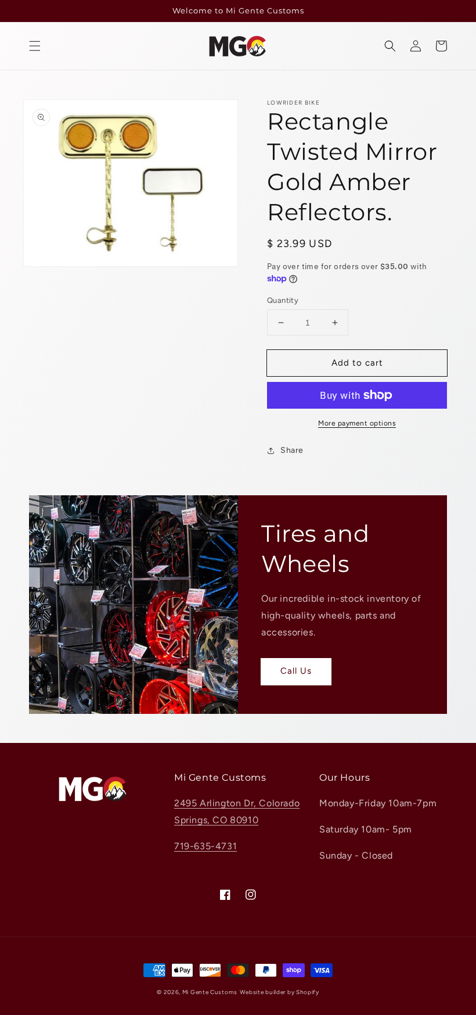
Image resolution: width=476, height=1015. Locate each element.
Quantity (282, 300)
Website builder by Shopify (279, 992)
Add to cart (357, 363)
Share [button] (292, 450)
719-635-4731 (205, 846)
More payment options (357, 423)
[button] (35, 46)
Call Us (296, 671)
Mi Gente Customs (209, 992)
